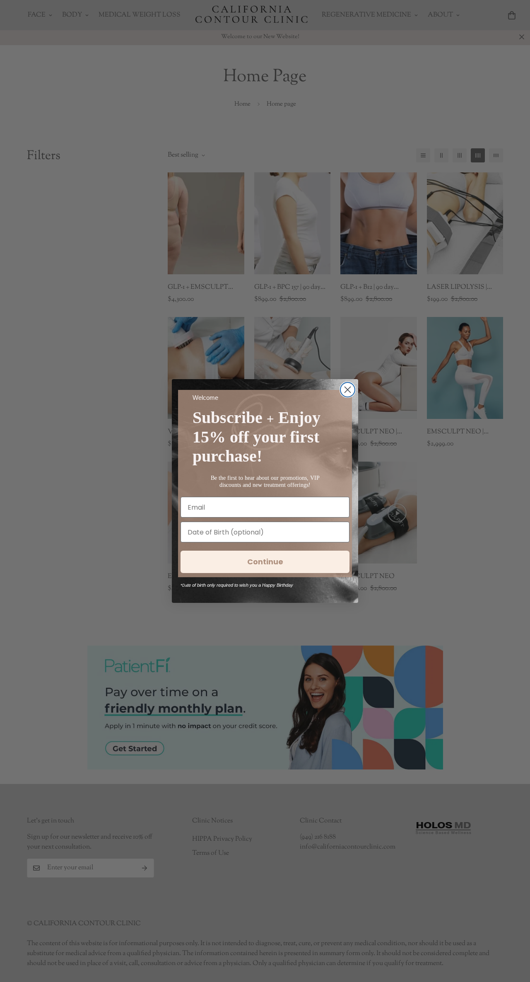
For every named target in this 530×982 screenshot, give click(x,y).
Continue (265, 561)
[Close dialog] (347, 389)
